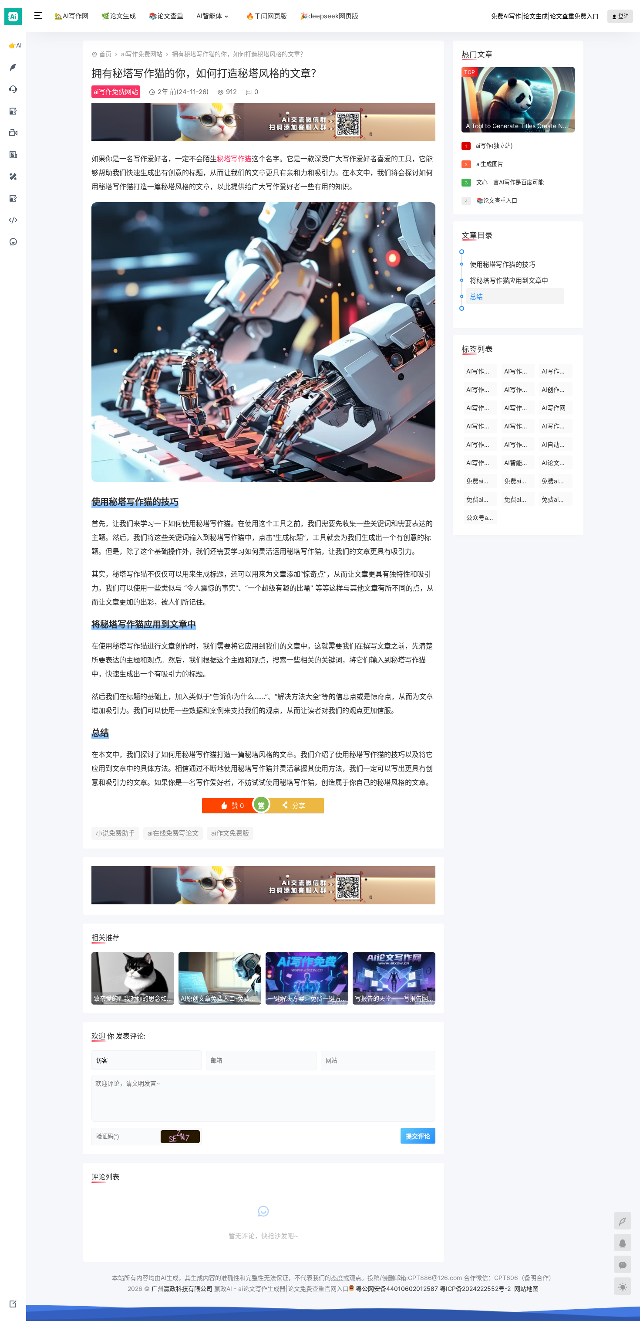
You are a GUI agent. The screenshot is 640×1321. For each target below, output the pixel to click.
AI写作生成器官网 (519, 407)
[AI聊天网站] (13, 89)
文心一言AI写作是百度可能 (510, 182)
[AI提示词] (13, 241)
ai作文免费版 (230, 833)
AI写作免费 (519, 371)
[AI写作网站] (13, 67)
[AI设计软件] (13, 176)
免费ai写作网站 (557, 481)
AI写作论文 (519, 426)
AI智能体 (209, 16)
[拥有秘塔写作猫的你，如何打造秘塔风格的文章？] (263, 479)
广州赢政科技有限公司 (182, 1288)
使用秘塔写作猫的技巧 (502, 264)
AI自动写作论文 (557, 444)
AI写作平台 (519, 389)
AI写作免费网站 (481, 462)
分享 (293, 805)
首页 (105, 54)
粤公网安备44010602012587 (397, 1288)
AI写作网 (554, 407)
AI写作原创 (519, 444)
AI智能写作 (519, 462)
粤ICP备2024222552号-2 (476, 1288)
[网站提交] (13, 1303)
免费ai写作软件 (519, 499)
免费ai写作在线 (519, 481)
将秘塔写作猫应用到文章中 (509, 280)
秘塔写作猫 (234, 158)
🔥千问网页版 (266, 16)
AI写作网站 (481, 389)
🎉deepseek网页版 (329, 16)
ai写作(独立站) (494, 145)
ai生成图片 (489, 163)
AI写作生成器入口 (481, 426)
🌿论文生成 (118, 16)
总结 (476, 296)
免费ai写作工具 (557, 499)
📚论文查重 (166, 16)
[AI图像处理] (13, 198)
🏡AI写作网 (71, 16)
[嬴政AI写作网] (13, 16)
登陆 (623, 16)
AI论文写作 (557, 462)
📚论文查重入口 (496, 200)
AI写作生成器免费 (481, 407)
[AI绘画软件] (13, 110)
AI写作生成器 (481, 371)
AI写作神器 (557, 426)
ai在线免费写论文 (173, 833)
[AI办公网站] (13, 154)
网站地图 (526, 1288)
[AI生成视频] (13, 132)
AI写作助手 (557, 371)
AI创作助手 (557, 389)
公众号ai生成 (481, 517)
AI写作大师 (481, 444)
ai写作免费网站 (141, 54)
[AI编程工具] (13, 219)
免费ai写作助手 (481, 499)
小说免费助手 (115, 833)
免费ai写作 (480, 481)
